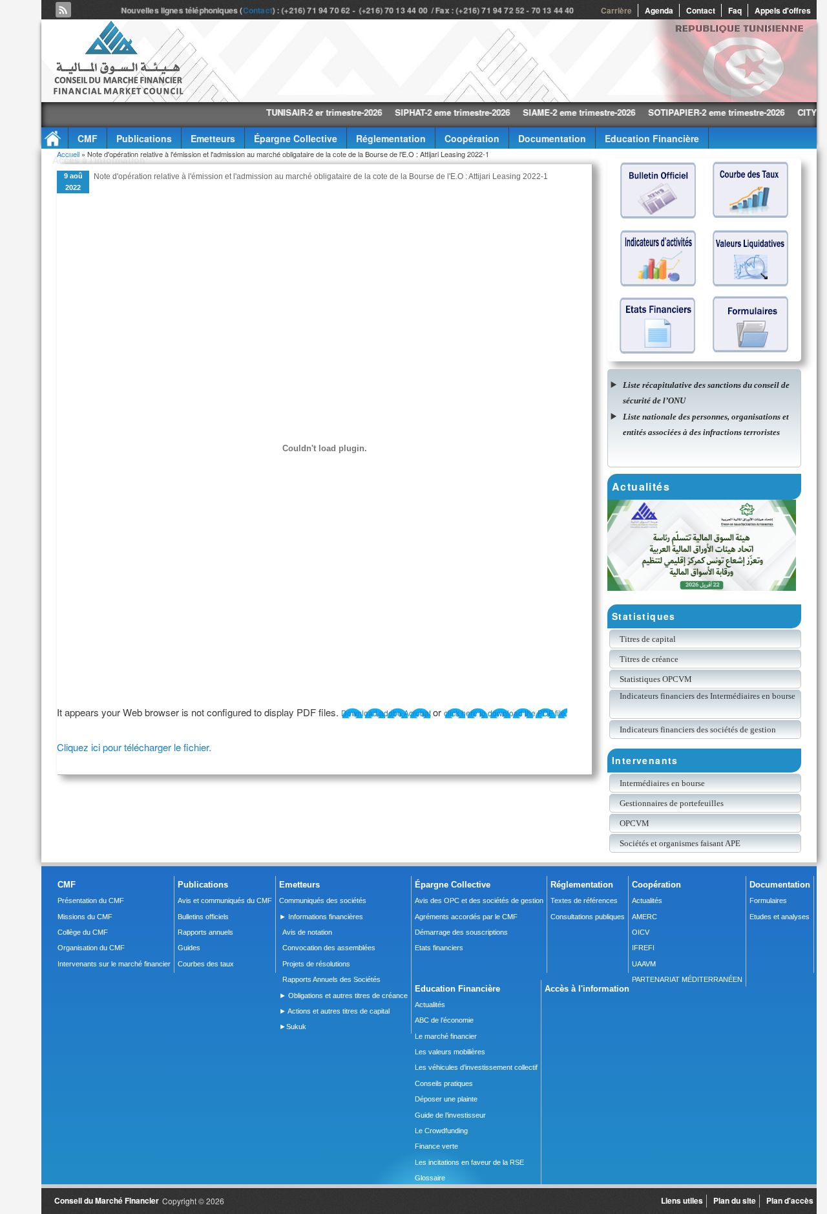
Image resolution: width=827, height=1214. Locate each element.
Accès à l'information (98, 159)
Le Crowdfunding (441, 1130)
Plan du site (734, 1200)
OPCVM (634, 823)
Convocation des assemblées (328, 948)
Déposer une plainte (446, 1099)
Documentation (552, 138)
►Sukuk (292, 1026)
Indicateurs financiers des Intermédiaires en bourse (708, 696)
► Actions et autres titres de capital (334, 1011)
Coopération (472, 138)
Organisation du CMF (91, 948)
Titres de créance (649, 659)
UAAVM (644, 964)
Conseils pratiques (444, 1083)
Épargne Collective (295, 138)
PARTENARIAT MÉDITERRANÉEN (687, 979)
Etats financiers (439, 948)
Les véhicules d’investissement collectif (476, 1067)
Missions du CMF (85, 917)
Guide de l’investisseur (450, 1115)
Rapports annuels (205, 932)
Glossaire (430, 1178)
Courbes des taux (206, 964)
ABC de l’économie (444, 1020)
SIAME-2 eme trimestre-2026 (530, 112)
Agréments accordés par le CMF (466, 917)
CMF (88, 138)
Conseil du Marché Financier (106, 1200)
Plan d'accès (789, 1200)
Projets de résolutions (316, 964)
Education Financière (652, 138)
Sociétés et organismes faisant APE (680, 843)
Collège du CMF (83, 932)
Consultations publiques (587, 917)
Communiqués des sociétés (322, 900)
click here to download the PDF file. (505, 712)
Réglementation (391, 138)
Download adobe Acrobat (387, 712)
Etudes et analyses (779, 917)
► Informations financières (321, 917)
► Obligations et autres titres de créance (343, 995)
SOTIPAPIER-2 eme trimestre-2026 (668, 112)
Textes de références (584, 900)
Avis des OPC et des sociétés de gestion (479, 900)
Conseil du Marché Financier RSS (63, 9)
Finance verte (436, 1146)
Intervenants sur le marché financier (114, 964)
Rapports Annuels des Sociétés (331, 979)
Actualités (647, 900)
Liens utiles (682, 1200)
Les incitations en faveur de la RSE (469, 1162)
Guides (189, 948)
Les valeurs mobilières (450, 1052)
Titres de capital (648, 639)
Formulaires (768, 900)
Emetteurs (213, 138)
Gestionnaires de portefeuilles (672, 803)
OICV (640, 932)
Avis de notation (307, 932)
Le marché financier (446, 1036)
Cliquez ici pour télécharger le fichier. (134, 747)
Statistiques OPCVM (656, 679)
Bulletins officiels (203, 917)
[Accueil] (117, 92)
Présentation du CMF (91, 900)
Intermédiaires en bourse (662, 783)
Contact (258, 10)
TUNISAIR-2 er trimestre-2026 (275, 112)
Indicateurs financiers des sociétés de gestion (698, 729)
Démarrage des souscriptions (461, 932)
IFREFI (643, 948)
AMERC (644, 917)
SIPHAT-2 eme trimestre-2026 (403, 112)
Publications (144, 138)
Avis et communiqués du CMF (225, 900)
